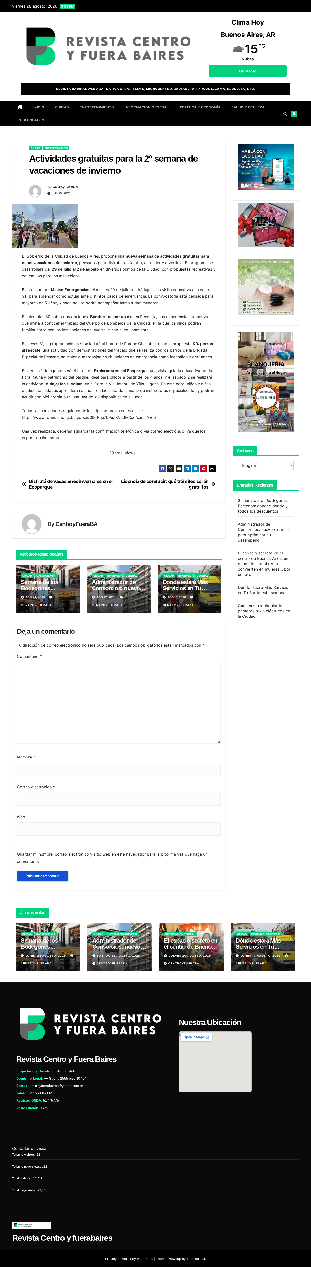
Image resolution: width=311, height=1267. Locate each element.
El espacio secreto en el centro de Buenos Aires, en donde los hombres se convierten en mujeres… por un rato (264, 564)
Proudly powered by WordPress (129, 1259)
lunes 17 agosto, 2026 (261, 955)
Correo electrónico (36, 787)
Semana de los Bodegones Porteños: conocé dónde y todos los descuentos (263, 506)
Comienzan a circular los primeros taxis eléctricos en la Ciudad (264, 611)
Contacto (248, 71)
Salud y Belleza (248, 107)
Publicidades (30, 120)
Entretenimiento (97, 107)
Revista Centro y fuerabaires (62, 1237)
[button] (285, 113)
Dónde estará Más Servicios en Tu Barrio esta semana (187, 588)
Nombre (26, 757)
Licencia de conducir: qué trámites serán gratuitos (165, 484)
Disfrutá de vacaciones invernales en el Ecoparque (71, 484)
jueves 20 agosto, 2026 (190, 955)
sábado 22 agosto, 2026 (118, 955)
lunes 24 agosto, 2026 (46, 955)
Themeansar (196, 1259)
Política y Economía (200, 107)
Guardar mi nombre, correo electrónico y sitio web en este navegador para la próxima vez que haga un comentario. (112, 858)
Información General (147, 107)
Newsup (174, 1259)
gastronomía (45, 575)
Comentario (29, 656)
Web (21, 816)
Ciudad (62, 107)
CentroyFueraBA (65, 187)
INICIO (38, 107)
